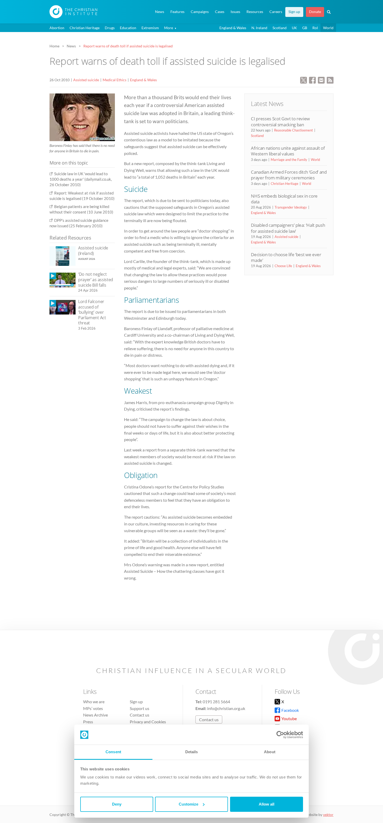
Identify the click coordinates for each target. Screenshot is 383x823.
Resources (254, 12)
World (328, 28)
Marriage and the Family (289, 160)
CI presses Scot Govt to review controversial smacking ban (280, 121)
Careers (275, 12)
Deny (116, 804)
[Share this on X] (303, 79)
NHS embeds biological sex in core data (284, 199)
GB (304, 28)
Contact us (139, 714)
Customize (188, 804)
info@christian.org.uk (226, 708)
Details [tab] (191, 752)
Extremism (150, 28)
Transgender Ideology (291, 207)
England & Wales (232, 28)
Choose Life (283, 266)
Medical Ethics (114, 80)
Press (88, 721)
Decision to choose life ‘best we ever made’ (286, 257)
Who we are (93, 701)
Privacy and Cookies (148, 721)
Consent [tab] (113, 752)
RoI (315, 28)
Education (128, 28)
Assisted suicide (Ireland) (93, 250)
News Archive (95, 714)
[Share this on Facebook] (312, 79)
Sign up (294, 12)
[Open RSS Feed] (330, 79)
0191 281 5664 (216, 701)
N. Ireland (259, 28)
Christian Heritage (85, 28)
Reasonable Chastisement (293, 130)
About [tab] (269, 752)
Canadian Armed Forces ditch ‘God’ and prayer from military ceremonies (288, 175)
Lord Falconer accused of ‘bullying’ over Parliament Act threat (92, 312)
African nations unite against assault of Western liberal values (288, 151)
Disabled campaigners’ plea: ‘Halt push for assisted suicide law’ (288, 228)
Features (177, 12)
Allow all (266, 804)
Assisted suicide (86, 80)
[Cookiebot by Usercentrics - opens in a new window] (280, 735)
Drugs (110, 28)
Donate (315, 12)
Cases (219, 12)
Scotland (280, 28)
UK (294, 28)
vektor (328, 814)
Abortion (57, 28)
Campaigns (200, 12)
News (159, 12)
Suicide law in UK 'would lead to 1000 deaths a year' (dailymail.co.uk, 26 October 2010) (81, 179)
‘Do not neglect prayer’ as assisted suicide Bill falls (95, 279)
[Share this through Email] (321, 79)
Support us (139, 708)
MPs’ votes (93, 708)
